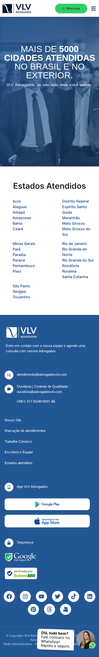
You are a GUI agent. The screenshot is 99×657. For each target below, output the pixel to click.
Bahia (17, 223)
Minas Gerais (24, 243)
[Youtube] (41, 596)
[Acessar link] (20, 557)
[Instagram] (25, 596)
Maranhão (71, 217)
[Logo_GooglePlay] (47, 504)
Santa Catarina (75, 276)
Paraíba (19, 254)
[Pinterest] (33, 609)
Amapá (19, 212)
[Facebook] (9, 596)
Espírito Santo (74, 206)
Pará (16, 249)
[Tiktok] (73, 596)
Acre (17, 201)
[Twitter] (57, 596)
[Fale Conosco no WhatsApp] (86, 639)
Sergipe (19, 291)
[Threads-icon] (49, 609)
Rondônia (70, 265)
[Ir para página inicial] (17, 8)
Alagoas (20, 206)
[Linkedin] (89, 596)
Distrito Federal (75, 201)
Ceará (18, 229)
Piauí (17, 271)
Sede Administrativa (17, 644)
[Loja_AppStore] (47, 521)
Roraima (69, 271)
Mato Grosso (73, 223)
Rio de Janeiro (74, 243)
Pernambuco (24, 265)
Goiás (67, 212)
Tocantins (21, 297)
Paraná (19, 260)
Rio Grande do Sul (77, 260)
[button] (93, 8)
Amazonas (22, 217)
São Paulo (21, 286)
